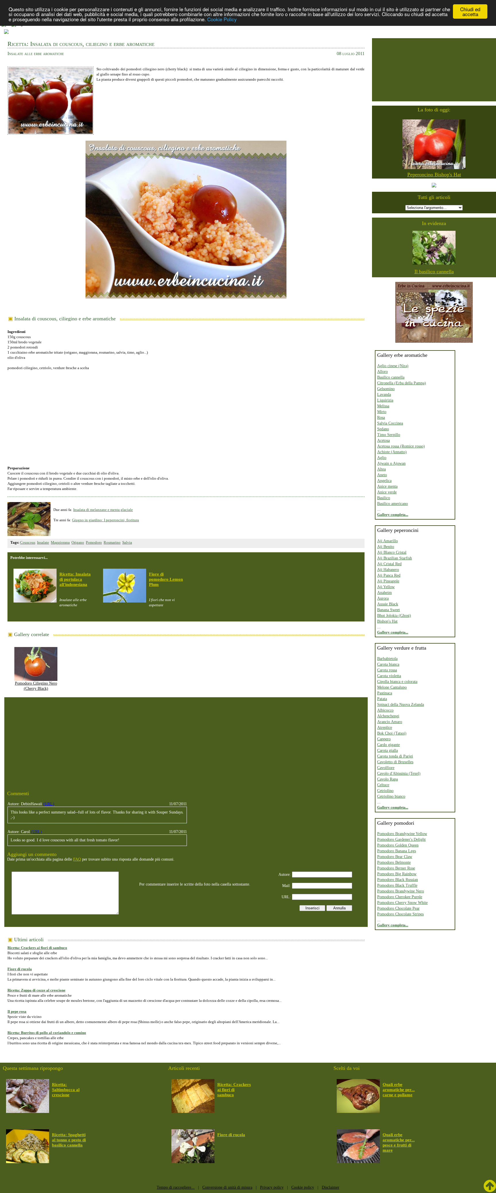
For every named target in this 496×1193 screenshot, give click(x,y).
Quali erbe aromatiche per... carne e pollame (399, 1089)
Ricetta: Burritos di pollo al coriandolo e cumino (46, 1033)
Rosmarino (112, 542)
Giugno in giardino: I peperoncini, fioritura (105, 520)
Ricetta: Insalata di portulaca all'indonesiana (75, 579)
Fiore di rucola (19, 969)
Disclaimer (330, 1187)
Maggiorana (60, 542)
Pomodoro (94, 542)
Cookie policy (302, 1187)
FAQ (77, 859)
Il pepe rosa (16, 1011)
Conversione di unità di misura (227, 1187)
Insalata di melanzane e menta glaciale (103, 510)
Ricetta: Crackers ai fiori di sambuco (37, 948)
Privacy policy (272, 1187)
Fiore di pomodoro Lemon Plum (166, 579)
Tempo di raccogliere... (176, 1187)
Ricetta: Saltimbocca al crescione (66, 1089)
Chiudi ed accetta (470, 11)
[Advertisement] (186, 415)
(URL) (48, 804)
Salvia (127, 542)
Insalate (43, 542)
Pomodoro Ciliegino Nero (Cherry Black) (36, 686)
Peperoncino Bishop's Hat (434, 174)
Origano (77, 542)
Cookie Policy (222, 19)
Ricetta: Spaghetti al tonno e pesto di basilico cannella (69, 1139)
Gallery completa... (392, 514)
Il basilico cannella (434, 271)
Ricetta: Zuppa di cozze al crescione (36, 990)
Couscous (27, 542)
